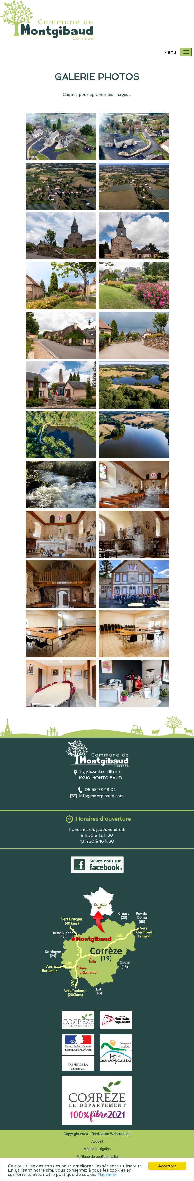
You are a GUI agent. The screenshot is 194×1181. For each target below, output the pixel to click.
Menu (169, 52)
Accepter (167, 1165)
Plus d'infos (107, 1175)
